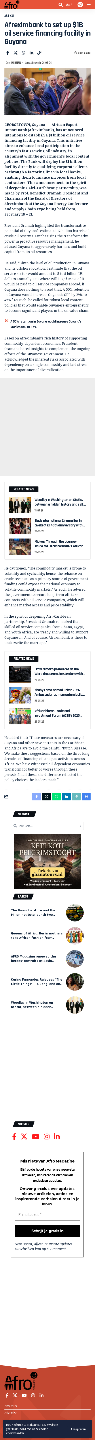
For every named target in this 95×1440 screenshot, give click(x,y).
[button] (78, 1429)
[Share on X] (15, 52)
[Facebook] (14, 1137)
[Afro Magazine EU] (12, 4)
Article (9, 15)
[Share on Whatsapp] (23, 52)
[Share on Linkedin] (31, 52)
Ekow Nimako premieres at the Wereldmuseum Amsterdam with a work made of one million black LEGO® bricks (59, 676)
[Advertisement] (47, 427)
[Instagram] (47, 1137)
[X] (24, 1137)
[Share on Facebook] (7, 52)
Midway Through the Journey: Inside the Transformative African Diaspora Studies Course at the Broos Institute (58, 548)
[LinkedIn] (57, 1137)
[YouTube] (35, 1137)
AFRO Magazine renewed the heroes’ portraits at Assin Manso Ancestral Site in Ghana (35, 961)
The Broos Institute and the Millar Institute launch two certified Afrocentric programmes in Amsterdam (33, 917)
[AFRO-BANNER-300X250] (47, 861)
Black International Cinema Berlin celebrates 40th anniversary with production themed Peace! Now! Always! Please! (58, 527)
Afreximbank (41, 129)
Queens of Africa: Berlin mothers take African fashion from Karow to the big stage (37, 938)
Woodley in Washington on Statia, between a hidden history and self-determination (59, 504)
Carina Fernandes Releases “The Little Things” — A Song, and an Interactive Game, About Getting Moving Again (36, 986)
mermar (16, 62)
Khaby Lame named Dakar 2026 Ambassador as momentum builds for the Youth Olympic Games (59, 695)
